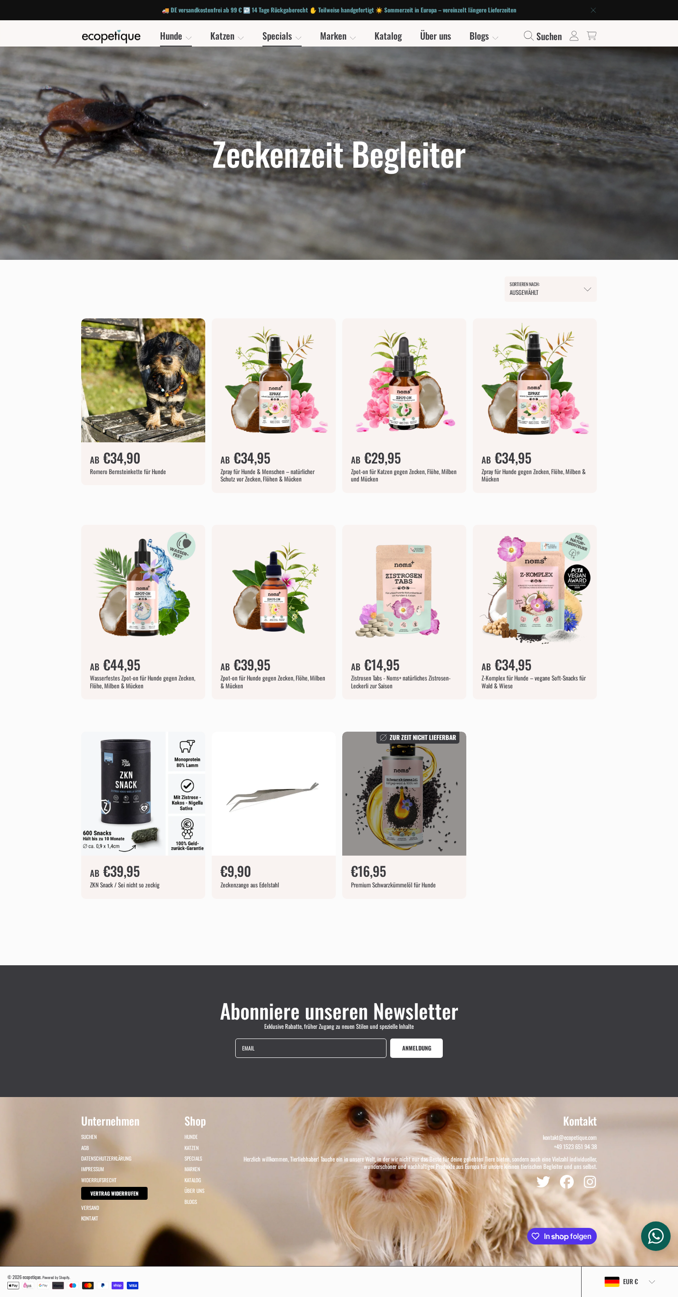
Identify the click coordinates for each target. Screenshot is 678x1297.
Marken (334, 35)
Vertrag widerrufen (114, 1193)
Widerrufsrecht (99, 1180)
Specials (278, 35)
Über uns (194, 1190)
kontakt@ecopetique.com (570, 1137)
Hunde (172, 35)
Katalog (192, 1180)
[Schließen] (593, 10)
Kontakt (89, 1218)
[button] (545, 35)
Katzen (223, 35)
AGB (85, 1147)
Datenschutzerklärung (106, 1158)
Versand (90, 1207)
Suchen (89, 1136)
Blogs (480, 35)
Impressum (92, 1169)
